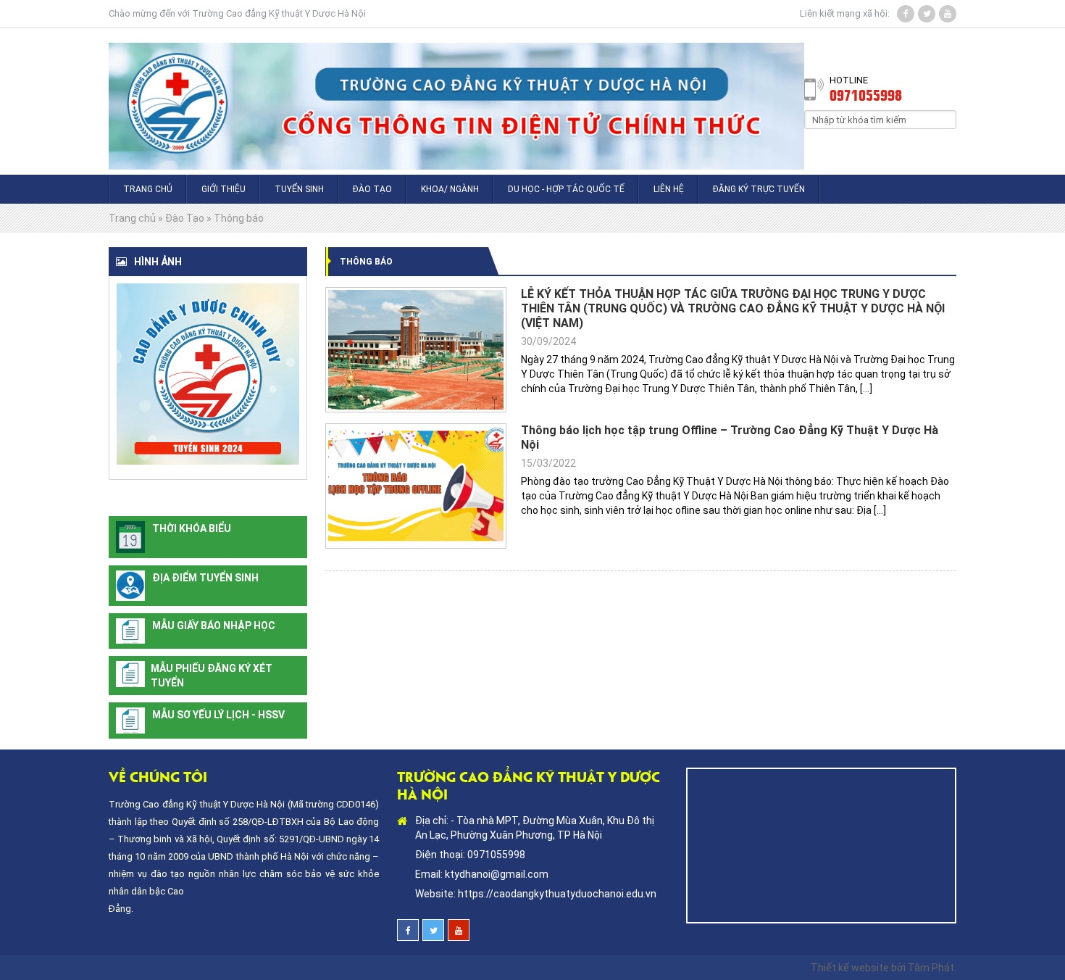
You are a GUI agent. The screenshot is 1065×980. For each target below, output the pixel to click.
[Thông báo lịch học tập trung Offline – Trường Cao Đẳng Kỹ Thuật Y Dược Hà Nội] (416, 486)
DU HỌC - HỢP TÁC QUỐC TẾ (566, 189)
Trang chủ (147, 189)
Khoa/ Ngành (450, 189)
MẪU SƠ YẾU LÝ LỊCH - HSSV (218, 715)
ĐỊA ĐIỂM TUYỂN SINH (205, 578)
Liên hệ (668, 189)
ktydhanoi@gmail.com (496, 874)
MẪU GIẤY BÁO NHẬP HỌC (213, 625)
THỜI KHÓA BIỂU (191, 528)
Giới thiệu (223, 189)
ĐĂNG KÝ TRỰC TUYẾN (759, 189)
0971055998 (866, 94)
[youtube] (947, 13)
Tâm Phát (931, 967)
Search (945, 119)
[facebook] (905, 13)
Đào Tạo (372, 189)
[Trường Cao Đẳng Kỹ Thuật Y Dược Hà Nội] (456, 101)
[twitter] (926, 13)
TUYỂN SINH (299, 189)
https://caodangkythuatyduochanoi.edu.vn (557, 894)
